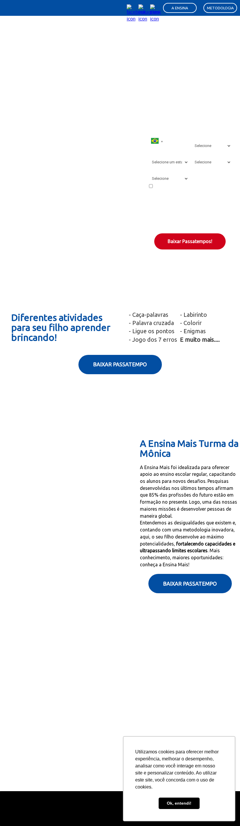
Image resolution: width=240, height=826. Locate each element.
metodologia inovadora (208, 529)
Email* (197, 115)
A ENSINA (180, 8)
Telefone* (158, 132)
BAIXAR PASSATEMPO (120, 364)
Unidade (156, 170)
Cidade (197, 153)
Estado (155, 153)
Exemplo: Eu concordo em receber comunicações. (184, 189)
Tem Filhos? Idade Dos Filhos (207, 135)
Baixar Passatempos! (190, 241)
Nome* (155, 115)
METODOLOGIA (220, 8)
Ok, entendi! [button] (179, 803)
